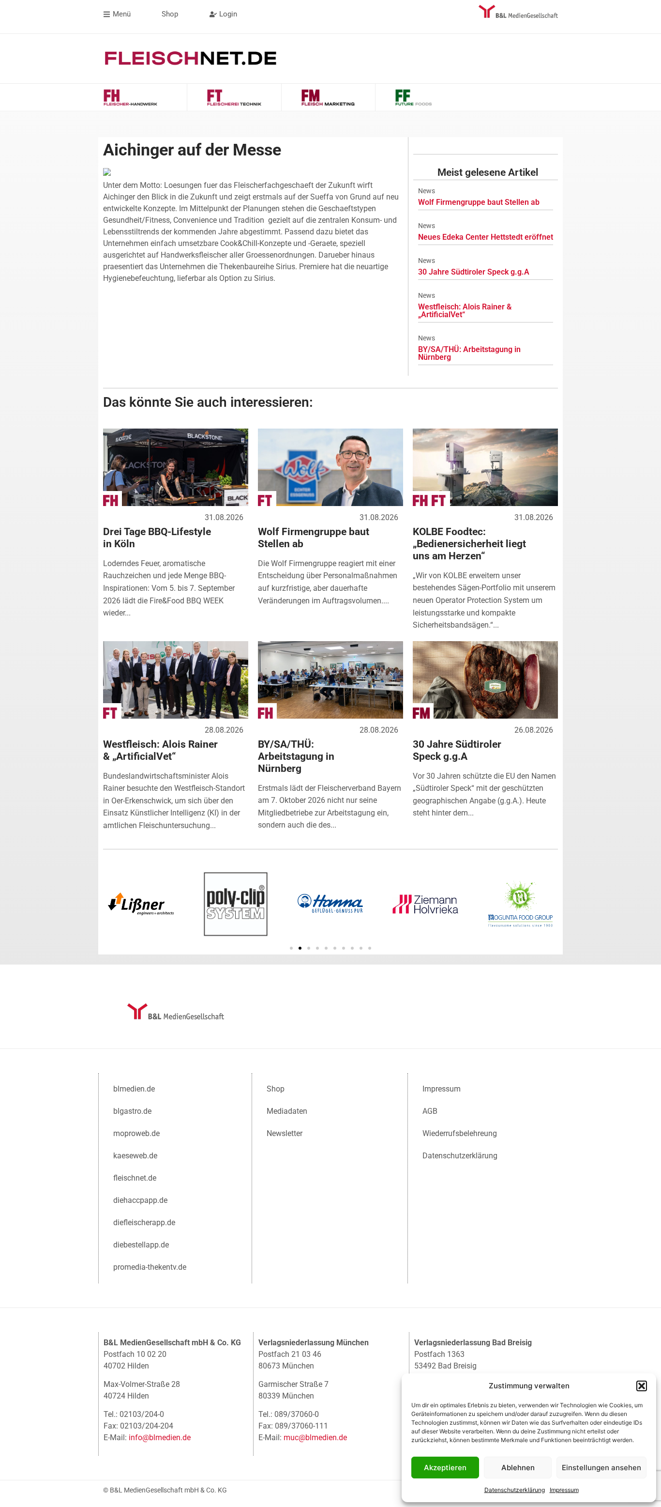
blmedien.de (134, 1088)
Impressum (564, 1489)
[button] (641, 1386)
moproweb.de (136, 1133)
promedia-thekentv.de (149, 1267)
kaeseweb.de (135, 1155)
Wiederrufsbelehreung (459, 1133)
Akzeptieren (445, 1467)
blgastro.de (132, 1111)
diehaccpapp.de (140, 1200)
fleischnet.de (134, 1178)
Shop (276, 1088)
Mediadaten (287, 1111)
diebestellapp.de (141, 1244)
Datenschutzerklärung (514, 1489)
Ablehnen (518, 1467)
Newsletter (284, 1133)
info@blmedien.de (160, 1437)
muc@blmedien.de (315, 1437)
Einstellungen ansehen (601, 1467)
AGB (429, 1111)
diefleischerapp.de (144, 1222)
